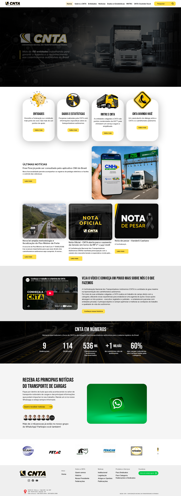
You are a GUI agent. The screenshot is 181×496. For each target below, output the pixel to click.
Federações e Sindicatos (125, 478)
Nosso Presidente (82, 478)
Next (160, 451)
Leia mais (28, 181)
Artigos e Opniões (105, 478)
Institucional (102, 472)
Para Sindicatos (122, 472)
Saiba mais (39, 130)
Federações (80, 481)
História (78, 475)
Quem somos (80, 472)
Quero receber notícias (34, 407)
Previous (21, 451)
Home (63, 474)
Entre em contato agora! (147, 473)
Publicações (103, 481)
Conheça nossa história (93, 311)
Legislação (102, 475)
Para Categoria (122, 475)
